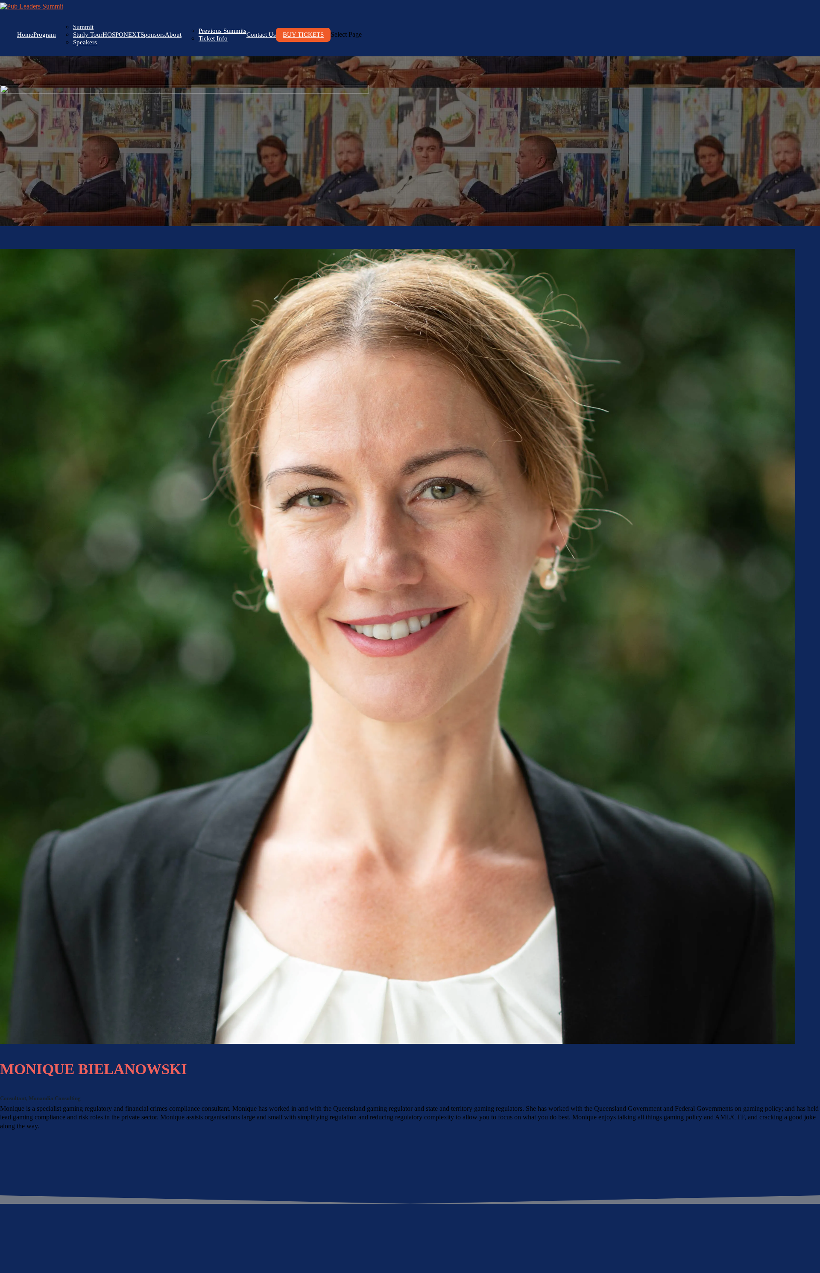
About (173, 34)
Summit (83, 26)
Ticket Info (213, 38)
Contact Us (261, 34)
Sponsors (153, 34)
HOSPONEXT (121, 34)
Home (25, 34)
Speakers (85, 42)
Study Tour (87, 34)
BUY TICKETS (303, 34)
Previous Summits (222, 30)
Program (44, 34)
